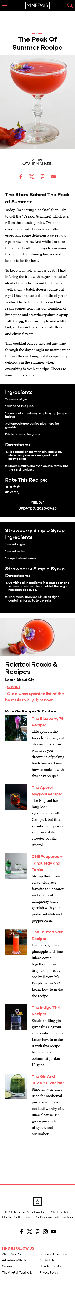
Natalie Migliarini (37, 163)
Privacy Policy (49, 1272)
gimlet (39, 222)
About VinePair (12, 1254)
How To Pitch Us (51, 1266)
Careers (7, 1266)
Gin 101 (13, 687)
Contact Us (47, 1260)
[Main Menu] (4, 5)
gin (21, 321)
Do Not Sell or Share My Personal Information (37, 1217)
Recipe (37, 33)
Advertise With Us (14, 1260)
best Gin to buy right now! (29, 700)
